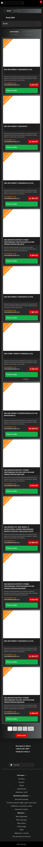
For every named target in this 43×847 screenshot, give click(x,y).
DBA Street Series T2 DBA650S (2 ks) (18, 353)
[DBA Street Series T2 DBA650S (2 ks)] (21, 337)
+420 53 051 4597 (22, 749)
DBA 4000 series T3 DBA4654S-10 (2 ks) (18, 183)
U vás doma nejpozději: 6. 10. (12, 141)
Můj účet (21, 813)
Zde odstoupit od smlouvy (21, 836)
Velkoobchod (21, 789)
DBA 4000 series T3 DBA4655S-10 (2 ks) (18, 641)
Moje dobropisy (21, 820)
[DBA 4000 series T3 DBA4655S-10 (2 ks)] (21, 624)
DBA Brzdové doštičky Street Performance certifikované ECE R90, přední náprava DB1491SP (19, 242)
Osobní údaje (21, 826)
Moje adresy (21, 823)
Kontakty (21, 779)
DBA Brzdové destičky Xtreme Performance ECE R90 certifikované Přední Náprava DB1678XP (19, 472)
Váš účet (35, 3)
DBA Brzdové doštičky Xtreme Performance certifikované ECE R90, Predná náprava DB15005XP (19, 586)
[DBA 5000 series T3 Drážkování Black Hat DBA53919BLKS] (21, 397)
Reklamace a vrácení (22, 833)
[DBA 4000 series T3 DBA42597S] (21, 110)
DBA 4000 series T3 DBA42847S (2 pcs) (18, 297)
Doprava (21, 782)
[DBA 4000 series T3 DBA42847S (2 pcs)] (21, 280)
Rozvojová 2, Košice (23, 746)
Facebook (17, 759)
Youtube (25, 759)
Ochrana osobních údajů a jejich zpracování (21, 803)
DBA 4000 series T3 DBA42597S (15, 126)
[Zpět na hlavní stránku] (3, 11)
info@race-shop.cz (23, 752)
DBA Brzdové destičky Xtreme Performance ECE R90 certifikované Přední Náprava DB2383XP (19, 700)
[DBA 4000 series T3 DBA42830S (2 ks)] (21, 53)
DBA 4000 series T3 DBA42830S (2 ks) (18, 69)
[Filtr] (38, 23)
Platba (21, 785)
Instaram (21, 759)
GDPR (21, 830)
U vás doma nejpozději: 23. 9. (12, 84)
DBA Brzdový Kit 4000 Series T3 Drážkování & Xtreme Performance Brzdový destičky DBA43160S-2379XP (19, 529)
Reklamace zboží (21, 792)
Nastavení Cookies (21, 809)
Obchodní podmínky (21, 799)
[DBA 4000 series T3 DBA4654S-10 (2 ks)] (21, 166)
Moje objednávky (21, 816)
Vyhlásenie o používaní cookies (21, 806)
